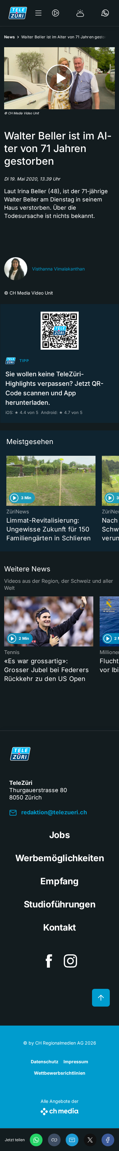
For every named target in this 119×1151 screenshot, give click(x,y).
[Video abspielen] (59, 78)
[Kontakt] (105, 13)
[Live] (55, 13)
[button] (54, 1140)
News (9, 37)
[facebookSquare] (49, 961)
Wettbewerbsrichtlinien (59, 1073)
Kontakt (59, 927)
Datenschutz (44, 1061)
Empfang (59, 881)
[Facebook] (108, 1140)
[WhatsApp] (36, 1140)
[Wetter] (80, 13)
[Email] (72, 1140)
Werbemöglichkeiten (59, 858)
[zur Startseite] (18, 13)
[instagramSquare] (70, 961)
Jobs (59, 835)
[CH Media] (59, 1110)
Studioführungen (60, 904)
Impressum (75, 1061)
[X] (90, 1140)
